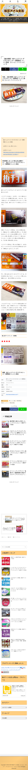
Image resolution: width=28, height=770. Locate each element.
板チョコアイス (6, 402)
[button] (25, 547)
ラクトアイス (5, 400)
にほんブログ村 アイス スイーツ (9, 667)
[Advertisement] (14, 40)
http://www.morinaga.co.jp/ (11, 394)
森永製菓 (12, 402)
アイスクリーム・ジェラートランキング (10, 669)
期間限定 (19, 400)
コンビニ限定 (13, 400)
